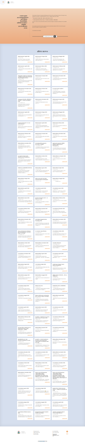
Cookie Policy (55, 434)
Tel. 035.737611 (36, 433)
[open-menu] (3, 2)
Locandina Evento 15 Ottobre (48, 36)
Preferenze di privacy (56, 435)
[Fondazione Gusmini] (11, 2)
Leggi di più (30, 62)
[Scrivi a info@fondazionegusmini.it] (67, 434)
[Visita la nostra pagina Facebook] (67, 431)
